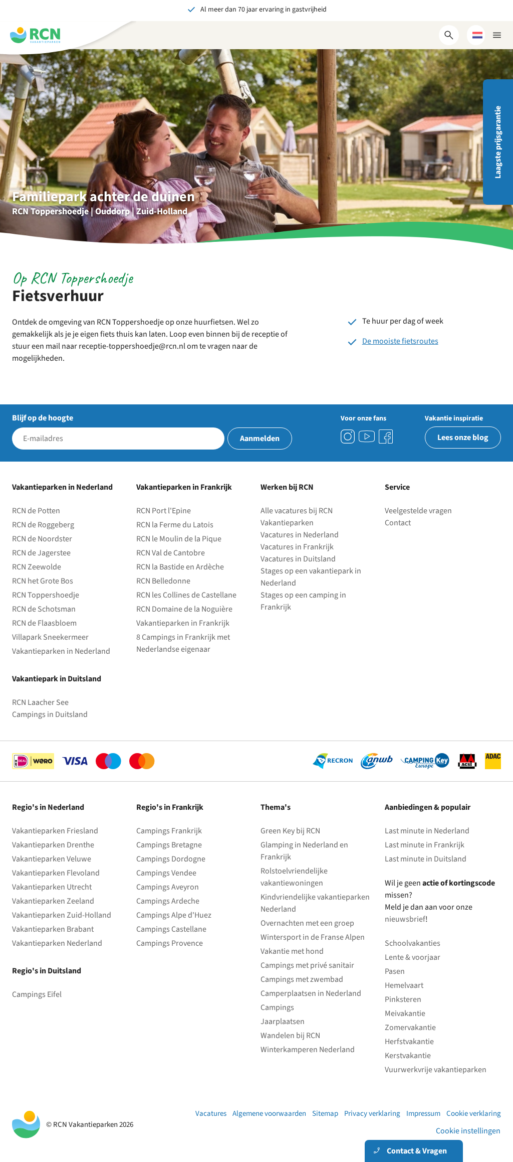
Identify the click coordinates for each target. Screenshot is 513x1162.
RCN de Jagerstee (41, 552)
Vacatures (210, 1113)
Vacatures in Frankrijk (297, 546)
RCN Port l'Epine (163, 510)
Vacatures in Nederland (300, 534)
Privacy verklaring (372, 1113)
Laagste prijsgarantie (497, 142)
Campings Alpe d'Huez (173, 915)
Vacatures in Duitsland (298, 558)
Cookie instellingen (468, 1130)
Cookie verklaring (473, 1113)
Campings (277, 1007)
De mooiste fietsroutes (400, 341)
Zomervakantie (410, 1027)
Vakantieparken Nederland (57, 943)
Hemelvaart (404, 985)
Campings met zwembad (302, 979)
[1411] (386, 436)
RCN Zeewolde (36, 566)
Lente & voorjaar (412, 957)
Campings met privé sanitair (307, 965)
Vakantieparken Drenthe (53, 844)
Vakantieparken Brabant (53, 929)
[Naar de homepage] (35, 35)
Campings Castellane (171, 929)
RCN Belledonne (163, 581)
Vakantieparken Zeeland (53, 901)
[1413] (348, 436)
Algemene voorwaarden (269, 1113)
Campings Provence (169, 943)
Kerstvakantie (408, 1055)
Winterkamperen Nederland (308, 1049)
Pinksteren (403, 999)
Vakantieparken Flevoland (56, 873)
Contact (398, 522)
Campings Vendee (166, 873)
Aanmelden (260, 438)
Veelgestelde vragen (418, 510)
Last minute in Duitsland (425, 858)
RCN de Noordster (42, 538)
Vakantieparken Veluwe (51, 858)
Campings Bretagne (169, 844)
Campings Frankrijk (169, 830)
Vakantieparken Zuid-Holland (61, 915)
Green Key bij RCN (290, 830)
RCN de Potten (36, 510)
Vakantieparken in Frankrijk (182, 623)
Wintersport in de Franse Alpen (313, 937)
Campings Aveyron (167, 887)
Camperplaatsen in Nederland (311, 993)
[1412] (367, 436)
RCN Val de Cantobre (170, 552)
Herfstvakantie (409, 1041)
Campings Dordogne (170, 858)
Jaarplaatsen (283, 1021)
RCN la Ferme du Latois (174, 524)
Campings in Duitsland (50, 714)
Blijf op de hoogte (42, 417)
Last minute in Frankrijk (424, 844)
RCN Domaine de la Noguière (184, 609)
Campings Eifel (37, 994)
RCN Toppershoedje (45, 595)
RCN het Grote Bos (42, 581)
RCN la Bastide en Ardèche (180, 566)
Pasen (395, 971)
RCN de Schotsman (44, 609)
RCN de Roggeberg (43, 524)
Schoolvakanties (412, 943)
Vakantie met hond (292, 951)
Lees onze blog (462, 437)
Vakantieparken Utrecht (52, 887)
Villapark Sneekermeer (50, 637)
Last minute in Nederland (427, 830)
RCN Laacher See (40, 702)
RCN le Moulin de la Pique (178, 538)
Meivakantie (405, 1013)
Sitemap (325, 1113)
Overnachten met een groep (307, 923)
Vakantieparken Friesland (55, 830)
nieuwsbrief (405, 919)
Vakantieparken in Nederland (61, 651)
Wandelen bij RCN (290, 1035)
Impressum (423, 1113)
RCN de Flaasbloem (44, 623)
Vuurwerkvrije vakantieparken (435, 1069)
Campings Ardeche (167, 901)
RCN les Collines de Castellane (186, 595)
